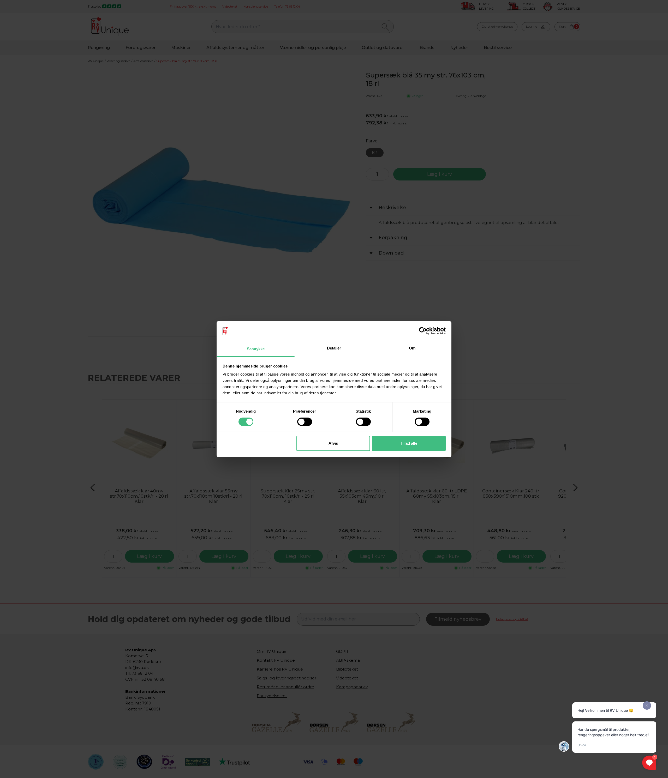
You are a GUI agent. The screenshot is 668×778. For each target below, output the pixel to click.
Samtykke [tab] (256, 349)
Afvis (333, 443)
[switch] (304, 422)
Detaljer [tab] (334, 348)
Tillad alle (408, 443)
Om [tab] (412, 348)
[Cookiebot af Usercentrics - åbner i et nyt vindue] (423, 331)
